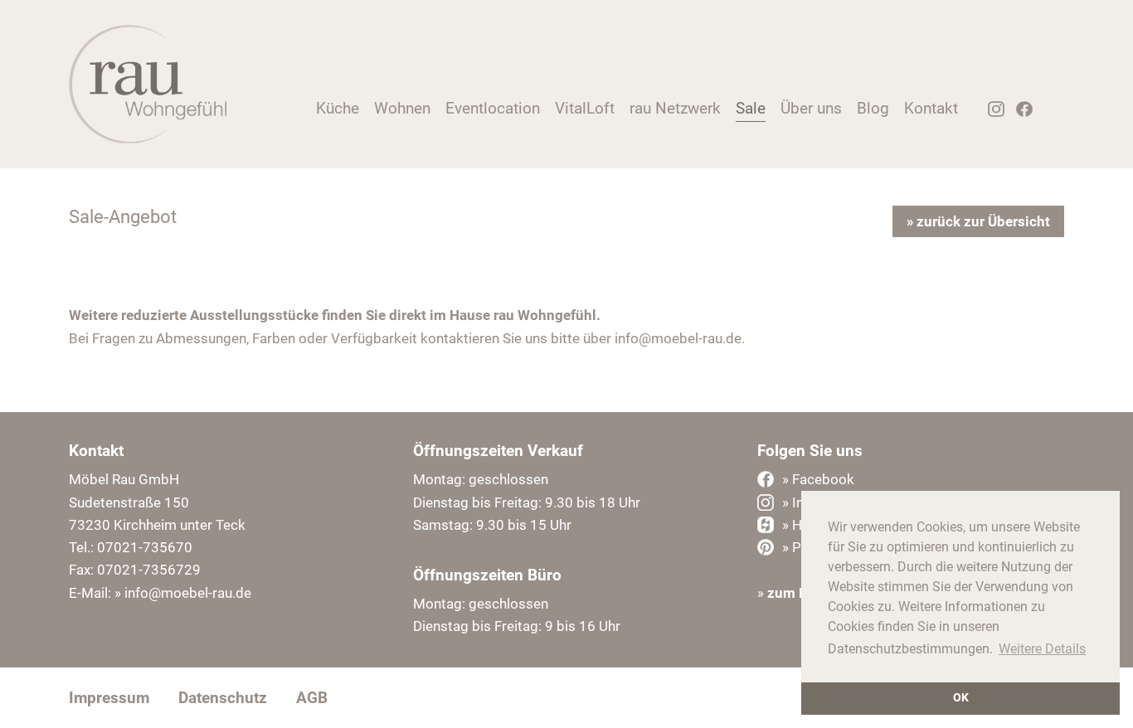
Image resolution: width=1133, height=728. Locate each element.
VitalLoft (585, 108)
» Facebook (818, 479)
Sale (751, 108)
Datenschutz (222, 697)
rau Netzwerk (675, 108)
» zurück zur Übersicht (978, 221)
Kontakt (931, 108)
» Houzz (806, 525)
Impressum (109, 697)
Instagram (990, 113)
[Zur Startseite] (147, 139)
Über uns (811, 108)
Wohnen (402, 108)
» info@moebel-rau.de (182, 593)
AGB (312, 697)
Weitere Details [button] (1042, 649)
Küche (337, 108)
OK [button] (961, 698)
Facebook (1019, 113)
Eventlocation (492, 108)
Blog (873, 108)
